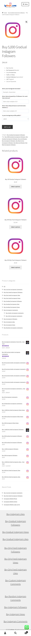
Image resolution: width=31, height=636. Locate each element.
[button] (26, 22)
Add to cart (7, 127)
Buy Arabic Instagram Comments (15, 313)
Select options (15, 186)
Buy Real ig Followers (19, 143)
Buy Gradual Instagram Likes (11, 304)
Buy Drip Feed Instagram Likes (12, 295)
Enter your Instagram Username (14, 88)
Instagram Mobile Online (10, 501)
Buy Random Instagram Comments (13, 328)
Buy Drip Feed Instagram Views (12, 298)
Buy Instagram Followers (8, 141)
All (4, 286)
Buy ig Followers (22, 139)
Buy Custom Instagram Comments (13, 289)
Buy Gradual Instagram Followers (16, 12)
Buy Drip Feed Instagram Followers (13, 292)
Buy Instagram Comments (11, 310)
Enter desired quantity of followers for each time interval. (14, 97)
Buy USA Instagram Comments (14, 316)
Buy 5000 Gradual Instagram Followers (15, 137)
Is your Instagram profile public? (14, 115)
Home (5, 12)
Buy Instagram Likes (9, 322)
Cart (24, 631)
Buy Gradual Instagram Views (12, 307)
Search (15, 633)
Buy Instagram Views (9, 325)
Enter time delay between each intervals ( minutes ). (14, 106)
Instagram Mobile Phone (10, 498)
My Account (5, 633)
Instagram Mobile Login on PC (12, 504)
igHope (12, 629)
